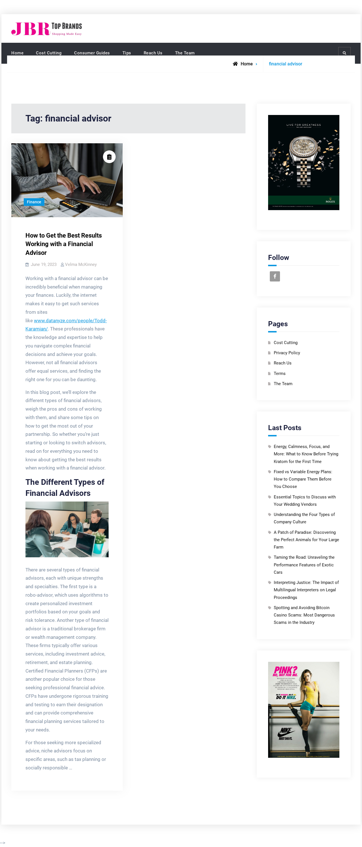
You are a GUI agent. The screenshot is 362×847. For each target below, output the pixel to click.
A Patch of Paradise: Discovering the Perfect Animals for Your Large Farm (306, 540)
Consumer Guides (92, 53)
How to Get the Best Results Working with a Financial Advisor (63, 244)
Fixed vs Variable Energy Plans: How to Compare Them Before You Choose (303, 479)
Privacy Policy (287, 352)
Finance (34, 202)
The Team (185, 53)
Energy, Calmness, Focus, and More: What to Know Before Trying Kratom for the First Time (306, 454)
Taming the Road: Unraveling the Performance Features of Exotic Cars (304, 565)
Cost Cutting (49, 53)
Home (17, 53)
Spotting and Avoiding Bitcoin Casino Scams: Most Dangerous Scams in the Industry (304, 615)
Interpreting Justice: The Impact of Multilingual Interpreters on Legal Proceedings (306, 590)
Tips (126, 53)
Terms (280, 373)
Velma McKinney (81, 264)
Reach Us (153, 53)
